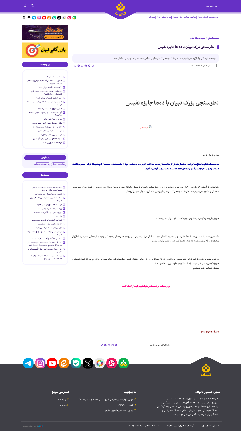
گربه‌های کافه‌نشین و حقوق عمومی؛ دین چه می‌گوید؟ (44, 114)
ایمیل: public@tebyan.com (119, 411)
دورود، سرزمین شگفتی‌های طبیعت (48, 212)
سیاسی (186, 17)
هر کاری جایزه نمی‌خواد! (53, 119)
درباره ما (63, 405)
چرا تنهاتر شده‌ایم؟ (54, 76)
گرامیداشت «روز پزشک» (52, 142)
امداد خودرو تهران (58, 164)
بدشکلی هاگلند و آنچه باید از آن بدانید (47, 238)
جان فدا (59, 216)
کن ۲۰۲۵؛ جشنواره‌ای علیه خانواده (49, 204)
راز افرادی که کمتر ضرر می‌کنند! (50, 208)
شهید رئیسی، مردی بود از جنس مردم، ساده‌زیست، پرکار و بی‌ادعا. (47, 189)
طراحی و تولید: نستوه (30, 426)
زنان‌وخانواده (213, 17)
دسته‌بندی (210, 6)
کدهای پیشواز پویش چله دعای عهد (48, 194)
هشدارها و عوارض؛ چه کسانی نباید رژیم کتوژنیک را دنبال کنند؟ (46, 93)
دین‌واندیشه (166, 17)
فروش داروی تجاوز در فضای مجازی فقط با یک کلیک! (44, 233)
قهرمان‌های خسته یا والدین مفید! (49, 227)
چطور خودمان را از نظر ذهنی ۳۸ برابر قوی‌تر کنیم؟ (45, 199)
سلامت (193, 17)
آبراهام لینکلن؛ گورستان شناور (50, 130)
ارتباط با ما (62, 399)
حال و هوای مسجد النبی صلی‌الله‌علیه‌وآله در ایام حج (45, 250)
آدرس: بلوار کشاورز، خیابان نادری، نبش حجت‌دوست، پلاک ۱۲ (106, 399)
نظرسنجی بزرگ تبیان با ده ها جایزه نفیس (186, 47)
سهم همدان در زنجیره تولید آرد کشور (47, 138)
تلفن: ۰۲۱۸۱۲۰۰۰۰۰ (125, 405)
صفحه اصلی (213, 38)
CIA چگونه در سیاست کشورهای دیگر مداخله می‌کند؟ (44, 103)
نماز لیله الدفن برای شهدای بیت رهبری (47, 220)
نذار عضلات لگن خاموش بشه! (50, 87)
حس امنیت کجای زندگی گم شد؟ (49, 97)
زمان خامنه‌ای (177, 17)
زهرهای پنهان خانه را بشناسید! (50, 223)
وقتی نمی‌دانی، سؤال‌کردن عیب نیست (47, 123)
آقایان (158, 17)
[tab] (45, 64)
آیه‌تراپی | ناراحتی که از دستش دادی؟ (47, 126)
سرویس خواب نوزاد (42, 164)
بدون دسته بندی (197, 38)
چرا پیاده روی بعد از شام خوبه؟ (50, 108)
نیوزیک (152, 17)
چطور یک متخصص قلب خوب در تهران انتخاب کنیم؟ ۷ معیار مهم (44, 82)
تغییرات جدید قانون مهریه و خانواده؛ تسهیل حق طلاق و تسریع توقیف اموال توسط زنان (44, 244)
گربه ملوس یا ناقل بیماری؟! (51, 134)
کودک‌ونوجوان (202, 17)
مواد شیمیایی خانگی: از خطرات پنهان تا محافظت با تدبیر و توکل (46, 257)
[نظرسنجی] (145, 127)
